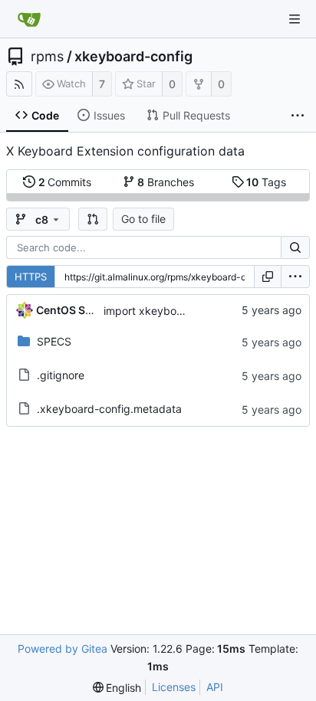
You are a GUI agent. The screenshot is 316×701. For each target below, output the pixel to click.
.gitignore (60, 375)
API (214, 686)
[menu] (295, 276)
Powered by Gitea (62, 648)
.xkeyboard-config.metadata (109, 408)
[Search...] (295, 247)
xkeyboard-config (133, 56)
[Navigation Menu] (294, 19)
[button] (92, 219)
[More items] (297, 116)
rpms (47, 56)
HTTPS (31, 276)
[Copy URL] (267, 276)
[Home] (29, 19)
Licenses (174, 686)
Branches (165, 181)
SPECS (54, 341)
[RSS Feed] (19, 84)
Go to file (143, 218)
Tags (266, 181)
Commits (65, 181)
